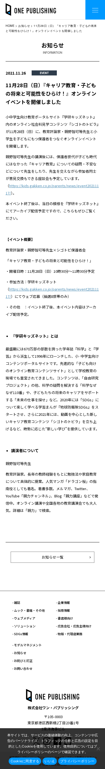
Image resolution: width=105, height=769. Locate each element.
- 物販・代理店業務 (69, 634)
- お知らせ (19, 653)
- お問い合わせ (22, 668)
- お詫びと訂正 (22, 660)
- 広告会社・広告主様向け (74, 626)
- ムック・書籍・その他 (28, 610)
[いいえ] (98, 748)
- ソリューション (24, 626)
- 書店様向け (64, 618)
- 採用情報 (63, 610)
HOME (10, 26)
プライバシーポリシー (77, 761)
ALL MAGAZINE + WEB (59, 5)
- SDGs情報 (20, 634)
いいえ (50, 761)
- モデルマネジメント (27, 645)
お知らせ (24, 26)
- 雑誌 (16, 602)
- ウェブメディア (23, 618)
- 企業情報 (63, 602)
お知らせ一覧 (53, 557)
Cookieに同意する (25, 761)
